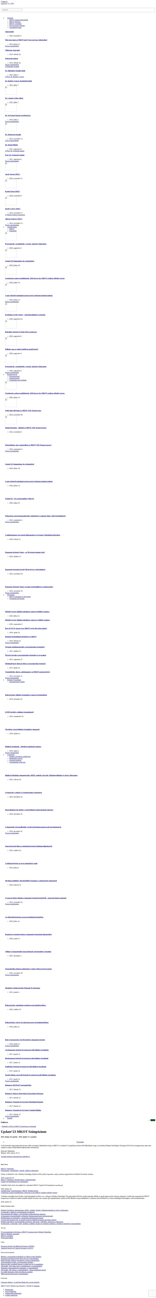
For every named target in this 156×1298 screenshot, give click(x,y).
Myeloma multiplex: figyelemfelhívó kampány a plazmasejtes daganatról (31, 881)
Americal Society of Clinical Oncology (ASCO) (17, 1248)
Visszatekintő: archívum (17, 762)
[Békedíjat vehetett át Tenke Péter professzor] (11, 328)
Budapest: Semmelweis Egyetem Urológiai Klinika (23, 1110)
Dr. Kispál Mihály (11, 145)
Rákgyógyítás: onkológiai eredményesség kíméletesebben (25, 1005)
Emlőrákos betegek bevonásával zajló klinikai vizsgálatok (25, 1067)
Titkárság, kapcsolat (12, 50)
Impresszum (9, 1289)
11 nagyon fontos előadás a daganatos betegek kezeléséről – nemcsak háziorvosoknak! (35, 898)
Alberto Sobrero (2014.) (13, 219)
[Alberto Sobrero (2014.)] (15, 215)
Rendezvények (12, 374)
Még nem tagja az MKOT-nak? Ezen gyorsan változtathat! (26, 40)
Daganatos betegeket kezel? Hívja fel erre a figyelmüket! (25, 569)
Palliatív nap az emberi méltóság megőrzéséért (21, 349)
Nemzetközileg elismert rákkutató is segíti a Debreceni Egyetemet (28, 969)
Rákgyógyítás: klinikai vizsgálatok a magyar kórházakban (26, 695)
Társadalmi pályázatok (16, 599)
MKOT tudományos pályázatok (20, 597)
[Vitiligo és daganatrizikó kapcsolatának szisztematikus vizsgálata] (11, 947)
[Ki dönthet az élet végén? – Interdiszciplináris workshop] (11, 311)
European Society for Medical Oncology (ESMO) (17, 1246)
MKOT (11, 229)
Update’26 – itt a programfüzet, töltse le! (19, 499)
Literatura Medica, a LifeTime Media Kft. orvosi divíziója (20, 1282)
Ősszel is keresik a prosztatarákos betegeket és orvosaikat (25, 655)
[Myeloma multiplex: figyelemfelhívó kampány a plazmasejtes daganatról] (11, 877)
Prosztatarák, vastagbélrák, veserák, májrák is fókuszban (25, 244)
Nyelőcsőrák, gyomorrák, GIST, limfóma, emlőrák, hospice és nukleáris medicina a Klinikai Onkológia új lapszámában (41, 1224)
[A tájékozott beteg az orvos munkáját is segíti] (11, 859)
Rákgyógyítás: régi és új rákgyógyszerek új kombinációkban (26, 1022)
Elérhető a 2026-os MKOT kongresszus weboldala (19, 1126)
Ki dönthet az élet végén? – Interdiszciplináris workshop (25, 315)
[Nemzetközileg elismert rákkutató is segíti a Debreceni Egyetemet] (11, 965)
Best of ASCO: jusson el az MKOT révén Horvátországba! (26, 628)
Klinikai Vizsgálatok (14, 680)
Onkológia (12, 231)
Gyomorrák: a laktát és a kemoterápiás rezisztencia (23, 792)
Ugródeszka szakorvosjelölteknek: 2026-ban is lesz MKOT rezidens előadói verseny (35, 278)
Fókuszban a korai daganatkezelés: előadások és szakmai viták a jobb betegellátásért (35, 516)
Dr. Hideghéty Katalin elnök (15, 71)
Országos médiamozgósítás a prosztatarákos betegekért (25, 647)
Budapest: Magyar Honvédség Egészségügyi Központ (24, 1093)
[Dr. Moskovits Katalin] (11, 130)
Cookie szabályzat (11, 1295)
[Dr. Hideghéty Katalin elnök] (12, 66)
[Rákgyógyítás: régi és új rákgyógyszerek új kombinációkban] (11, 1018)
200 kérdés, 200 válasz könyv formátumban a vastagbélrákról (21, 1266)
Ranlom (36, 1286)
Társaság (10, 18)
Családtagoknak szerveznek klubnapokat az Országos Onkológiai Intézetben (32, 535)
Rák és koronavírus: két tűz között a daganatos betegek (25, 1040)
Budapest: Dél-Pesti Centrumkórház (18, 1085)
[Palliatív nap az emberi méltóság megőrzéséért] (11, 345)
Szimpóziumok (14, 378)
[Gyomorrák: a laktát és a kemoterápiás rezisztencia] (11, 788)
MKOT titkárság (14, 22)
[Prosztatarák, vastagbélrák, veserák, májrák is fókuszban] (11, 240)
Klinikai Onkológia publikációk (20, 756)
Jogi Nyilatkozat (10, 1291)
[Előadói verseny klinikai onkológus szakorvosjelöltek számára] (11, 607)
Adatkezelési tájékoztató (13, 1293)
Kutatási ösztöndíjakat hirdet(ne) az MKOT (21, 637)
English (9, 1118)
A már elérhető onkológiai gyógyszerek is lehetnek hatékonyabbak (29, 295)
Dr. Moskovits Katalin (13, 134)
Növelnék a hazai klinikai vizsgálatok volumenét (22, 729)
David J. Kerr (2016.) (12, 209)
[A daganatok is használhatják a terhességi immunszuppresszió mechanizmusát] (11, 823)
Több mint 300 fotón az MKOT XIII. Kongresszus (23, 410)
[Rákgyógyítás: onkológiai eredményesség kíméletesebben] (11, 1001)
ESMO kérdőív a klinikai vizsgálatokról (19, 712)
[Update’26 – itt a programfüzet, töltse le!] (11, 494)
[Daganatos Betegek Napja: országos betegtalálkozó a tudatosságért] (11, 583)
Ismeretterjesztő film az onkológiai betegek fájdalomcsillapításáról (28, 846)
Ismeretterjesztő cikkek (17, 682)
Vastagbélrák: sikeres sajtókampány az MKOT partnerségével (27, 672)
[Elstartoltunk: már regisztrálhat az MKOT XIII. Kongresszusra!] (11, 441)
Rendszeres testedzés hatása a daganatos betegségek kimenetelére (28, 934)
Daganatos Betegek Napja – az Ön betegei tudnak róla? (25, 552)
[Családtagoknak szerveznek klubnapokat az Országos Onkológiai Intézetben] (11, 531)
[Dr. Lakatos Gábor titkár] (11, 94)
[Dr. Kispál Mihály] (12, 141)
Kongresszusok (14, 376)
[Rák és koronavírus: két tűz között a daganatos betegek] (11, 1036)
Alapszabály (9, 32)
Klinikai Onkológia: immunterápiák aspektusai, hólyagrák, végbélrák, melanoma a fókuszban (32, 1222)
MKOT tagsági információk (18, 20)
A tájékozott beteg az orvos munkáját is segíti (21, 863)
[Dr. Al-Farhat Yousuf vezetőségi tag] (11, 111)
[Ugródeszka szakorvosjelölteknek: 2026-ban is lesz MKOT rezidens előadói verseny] (11, 274)
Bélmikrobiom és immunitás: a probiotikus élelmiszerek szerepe (22, 1218)
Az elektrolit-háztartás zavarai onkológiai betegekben (24, 917)
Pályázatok (11, 595)
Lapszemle (10, 755)
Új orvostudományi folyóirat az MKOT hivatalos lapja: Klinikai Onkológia (26, 1232)
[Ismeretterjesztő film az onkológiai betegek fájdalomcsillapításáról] (11, 842)
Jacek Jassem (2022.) (12, 174)
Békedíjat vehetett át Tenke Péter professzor (21, 332)
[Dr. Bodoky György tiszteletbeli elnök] (14, 77)
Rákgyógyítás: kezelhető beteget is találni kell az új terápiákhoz (22, 1264)
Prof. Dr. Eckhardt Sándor (15, 155)
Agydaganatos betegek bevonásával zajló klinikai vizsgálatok (27, 1050)
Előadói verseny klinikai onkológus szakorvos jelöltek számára (27, 620)
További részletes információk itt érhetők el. (15, 1157)
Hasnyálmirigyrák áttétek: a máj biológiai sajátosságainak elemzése (29, 810)
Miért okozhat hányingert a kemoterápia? (14, 1274)
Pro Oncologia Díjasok (17, 26)
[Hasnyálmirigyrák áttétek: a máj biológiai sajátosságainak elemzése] (11, 806)
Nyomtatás (80, 1142)
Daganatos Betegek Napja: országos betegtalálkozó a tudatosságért (29, 587)
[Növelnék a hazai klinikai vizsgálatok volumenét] (11, 725)
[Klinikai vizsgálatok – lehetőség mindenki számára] (11, 742)
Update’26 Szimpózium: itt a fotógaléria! (19, 261)
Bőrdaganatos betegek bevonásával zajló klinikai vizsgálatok (26, 1058)
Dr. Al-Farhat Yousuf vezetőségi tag (17, 115)
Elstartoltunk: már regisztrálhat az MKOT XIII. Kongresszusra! (28, 445)
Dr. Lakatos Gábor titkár (14, 98)
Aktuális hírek (12, 227)
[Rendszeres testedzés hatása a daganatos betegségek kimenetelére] (11, 930)
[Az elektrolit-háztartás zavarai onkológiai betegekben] (11, 913)
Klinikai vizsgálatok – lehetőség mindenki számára (23, 747)
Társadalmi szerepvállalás (17, 380)
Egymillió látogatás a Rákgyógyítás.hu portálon (17, 1272)
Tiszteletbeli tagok (15, 27)
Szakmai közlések (15, 760)
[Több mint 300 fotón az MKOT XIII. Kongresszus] (11, 406)
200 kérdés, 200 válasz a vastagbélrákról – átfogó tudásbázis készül (23, 1270)
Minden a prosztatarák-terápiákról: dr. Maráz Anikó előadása (21, 1257)
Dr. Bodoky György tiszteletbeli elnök (18, 81)
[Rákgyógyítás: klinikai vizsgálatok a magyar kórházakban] (11, 691)
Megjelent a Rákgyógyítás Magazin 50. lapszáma (22, 988)
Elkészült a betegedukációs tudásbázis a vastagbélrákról (19, 1268)
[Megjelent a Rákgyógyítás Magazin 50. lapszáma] (11, 984)
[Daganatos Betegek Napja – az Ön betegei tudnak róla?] (11, 548)
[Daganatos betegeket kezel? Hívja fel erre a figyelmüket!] (11, 565)
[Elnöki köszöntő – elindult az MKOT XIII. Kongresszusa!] (11, 424)
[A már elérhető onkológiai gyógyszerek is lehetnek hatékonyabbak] (11, 291)
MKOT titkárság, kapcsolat (10, 1234)
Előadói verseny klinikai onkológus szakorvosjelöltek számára (27, 612)
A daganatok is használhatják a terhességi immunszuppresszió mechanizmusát (33, 827)
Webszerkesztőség (11, 58)
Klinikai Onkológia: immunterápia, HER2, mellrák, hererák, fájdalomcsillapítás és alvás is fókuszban (41, 775)
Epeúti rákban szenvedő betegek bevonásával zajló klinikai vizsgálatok (30, 1075)
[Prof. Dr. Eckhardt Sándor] (14, 151)
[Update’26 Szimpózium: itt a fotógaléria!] (11, 257)
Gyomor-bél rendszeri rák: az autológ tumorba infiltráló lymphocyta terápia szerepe (28, 1220)
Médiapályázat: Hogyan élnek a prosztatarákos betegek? (25, 664)
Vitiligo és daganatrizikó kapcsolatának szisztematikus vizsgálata (28, 952)
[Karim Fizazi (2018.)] (11, 187)
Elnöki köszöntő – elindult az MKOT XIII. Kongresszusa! (25, 428)
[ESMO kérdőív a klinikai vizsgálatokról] (11, 708)
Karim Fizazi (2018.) (12, 191)
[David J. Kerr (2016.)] (11, 205)
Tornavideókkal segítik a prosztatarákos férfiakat (17, 1262)
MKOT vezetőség (15, 24)
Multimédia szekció (15, 758)
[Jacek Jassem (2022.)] (11, 170)
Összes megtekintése (12, 46)
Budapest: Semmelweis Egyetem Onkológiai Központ (24, 1102)
